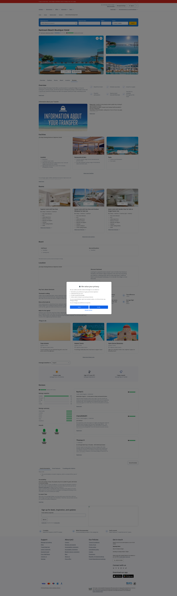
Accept (98, 307)
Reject (79, 307)
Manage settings (88, 310)
